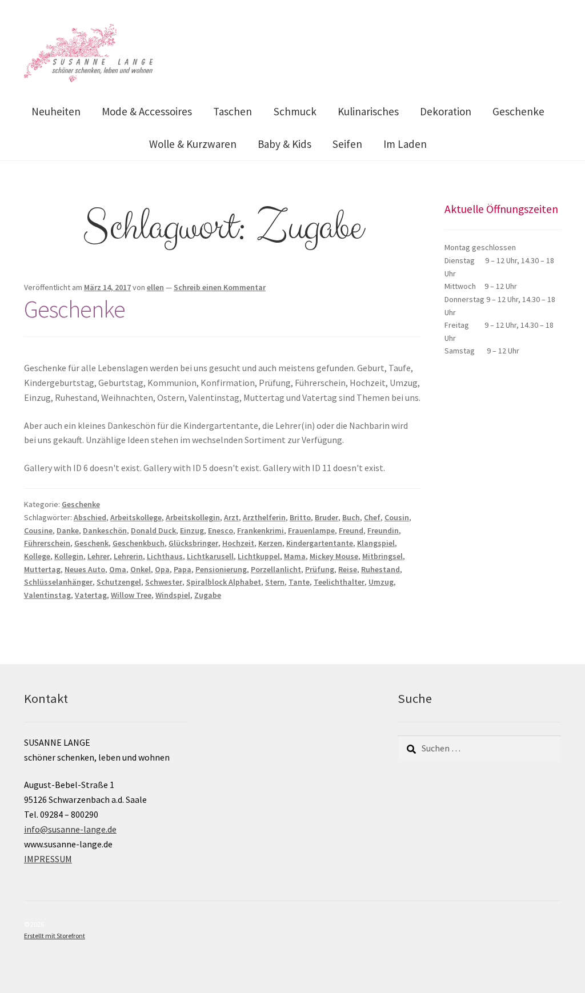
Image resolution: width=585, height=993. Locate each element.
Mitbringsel (382, 556)
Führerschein (47, 543)
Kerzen (270, 543)
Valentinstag (47, 595)
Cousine (38, 530)
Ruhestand (380, 569)
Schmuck (295, 111)
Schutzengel (119, 582)
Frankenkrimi (260, 530)
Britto (300, 517)
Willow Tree (131, 595)
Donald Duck (153, 530)
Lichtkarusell (210, 556)
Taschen (232, 111)
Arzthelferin (264, 517)
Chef (372, 517)
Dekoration (445, 111)
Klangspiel (376, 543)
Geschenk (91, 543)
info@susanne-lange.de (70, 829)
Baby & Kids (284, 144)
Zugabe (207, 595)
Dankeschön (105, 530)
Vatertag (91, 595)
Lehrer (98, 556)
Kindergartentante (319, 543)
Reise (347, 569)
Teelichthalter (339, 582)
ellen (155, 287)
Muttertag (42, 569)
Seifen (347, 144)
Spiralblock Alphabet (223, 582)
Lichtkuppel (259, 556)
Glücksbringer (193, 543)
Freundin (383, 530)
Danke (68, 530)
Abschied (90, 517)
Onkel (140, 569)
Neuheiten (56, 111)
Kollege (37, 556)
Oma (117, 569)
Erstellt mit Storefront (54, 935)
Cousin (396, 517)
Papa (182, 569)
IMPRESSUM (48, 859)
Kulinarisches (368, 111)
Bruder (326, 517)
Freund (351, 530)
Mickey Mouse (334, 556)
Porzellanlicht (276, 569)
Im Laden (405, 144)
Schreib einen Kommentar (220, 287)
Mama (295, 556)
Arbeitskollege (136, 517)
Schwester (163, 582)
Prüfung (319, 569)
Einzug (192, 530)
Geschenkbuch (139, 543)
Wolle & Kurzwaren (193, 144)
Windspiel (172, 595)
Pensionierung (221, 569)
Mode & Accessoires (147, 111)
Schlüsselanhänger (58, 582)
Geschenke (518, 111)
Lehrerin (128, 556)
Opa (162, 569)
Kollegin (68, 556)
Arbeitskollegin (193, 517)
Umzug (381, 582)
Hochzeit (238, 543)
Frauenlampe (311, 530)
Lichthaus (165, 556)
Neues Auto (85, 569)
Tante (299, 582)
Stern (275, 582)
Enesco (220, 530)
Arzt (231, 517)
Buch (351, 517)
